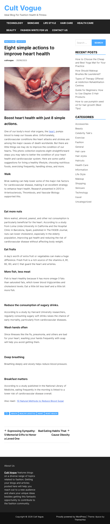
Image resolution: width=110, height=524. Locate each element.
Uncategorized (83, 201)
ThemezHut (80, 519)
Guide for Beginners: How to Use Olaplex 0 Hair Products (89, 93)
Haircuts (79, 160)
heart (52, 131)
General (79, 146)
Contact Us (59, 30)
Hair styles (81, 156)
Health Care (85, 23)
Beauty (11, 30)
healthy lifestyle (27, 414)
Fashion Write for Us (34, 30)
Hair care (66, 23)
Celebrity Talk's (83, 133)
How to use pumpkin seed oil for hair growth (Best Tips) (89, 105)
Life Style (49, 23)
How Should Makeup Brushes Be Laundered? (88, 72)
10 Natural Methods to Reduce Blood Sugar (40, 401)
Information (81, 169)
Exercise (80, 137)
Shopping (80, 183)
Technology (14, 23)
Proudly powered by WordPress (71, 516)
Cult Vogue (23, 8)
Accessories (81, 123)
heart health (51, 414)
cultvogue (9, 60)
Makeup (79, 178)
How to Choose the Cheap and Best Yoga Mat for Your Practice (90, 62)
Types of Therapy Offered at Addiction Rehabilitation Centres (89, 82)
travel (78, 197)
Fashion (79, 142)
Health (14, 414)
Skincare (33, 23)
